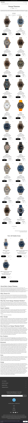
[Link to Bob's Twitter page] (10, 412)
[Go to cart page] (25, 2)
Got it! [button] (25, 421)
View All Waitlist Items (14, 281)
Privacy (14, 405)
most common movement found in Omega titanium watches (8, 344)
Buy (4, 34)
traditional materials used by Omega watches (16, 338)
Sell (9, 34)
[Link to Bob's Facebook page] (12, 412)
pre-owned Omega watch (12, 289)
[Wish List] (10, 238)
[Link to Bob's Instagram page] (13, 412)
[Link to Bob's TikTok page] (17, 412)
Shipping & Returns (5, 387)
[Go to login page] (24, 2)
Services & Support (5, 383)
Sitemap (14, 408)
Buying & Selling (4, 385)
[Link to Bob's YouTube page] (15, 412)
